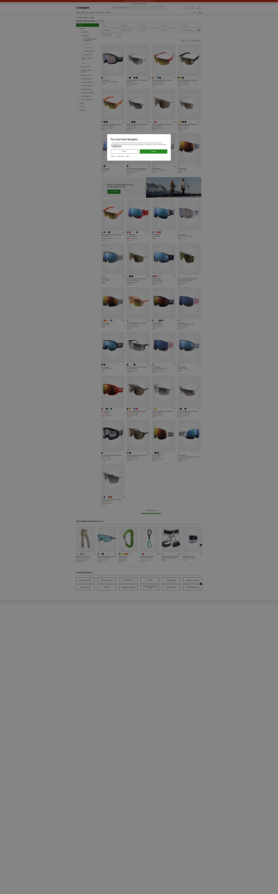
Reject (124, 151)
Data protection (117, 146)
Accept (153, 151)
